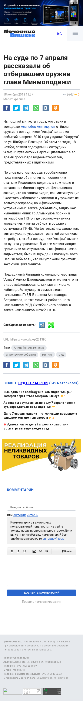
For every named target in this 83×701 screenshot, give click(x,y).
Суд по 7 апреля (33, 383)
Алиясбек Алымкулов (38, 127)
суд (61, 354)
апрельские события (21, 354)
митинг (47, 354)
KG (59, 34)
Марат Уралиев (14, 99)
